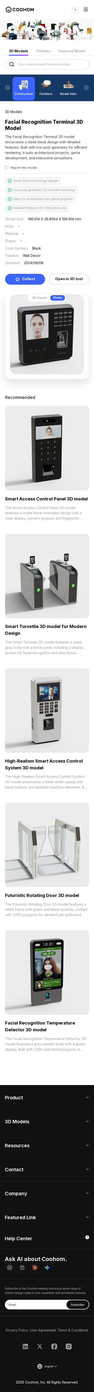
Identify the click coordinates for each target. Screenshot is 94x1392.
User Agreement (43, 1330)
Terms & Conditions (72, 1330)
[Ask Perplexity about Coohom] (22, 1267)
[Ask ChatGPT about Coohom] (9, 1267)
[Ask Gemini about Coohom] (47, 1267)
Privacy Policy (17, 1330)
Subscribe (77, 1304)
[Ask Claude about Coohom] (35, 1267)
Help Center (18, 1238)
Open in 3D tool (69, 279)
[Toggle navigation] (85, 9)
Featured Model (72, 51)
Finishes (43, 51)
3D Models (18, 51)
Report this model (24, 167)
